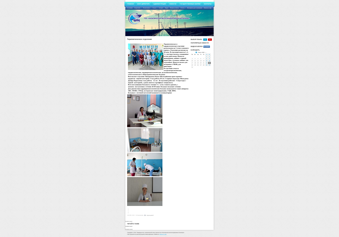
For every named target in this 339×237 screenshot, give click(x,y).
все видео (206, 46)
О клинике (130, 8)
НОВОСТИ (172, 4)
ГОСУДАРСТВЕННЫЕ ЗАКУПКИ (190, 4)
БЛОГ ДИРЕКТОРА (143, 4)
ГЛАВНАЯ (130, 4)
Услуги (154, 8)
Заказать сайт (163, 234)
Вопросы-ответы (174, 8)
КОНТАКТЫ (207, 4)
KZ (205, 39)
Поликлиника (146, 8)
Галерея (161, 8)
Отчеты (183, 8)
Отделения (137, 8)
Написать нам (207, 8)
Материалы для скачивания (194, 8)
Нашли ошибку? (150, 215)
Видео (166, 8)
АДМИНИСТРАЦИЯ (159, 4)
